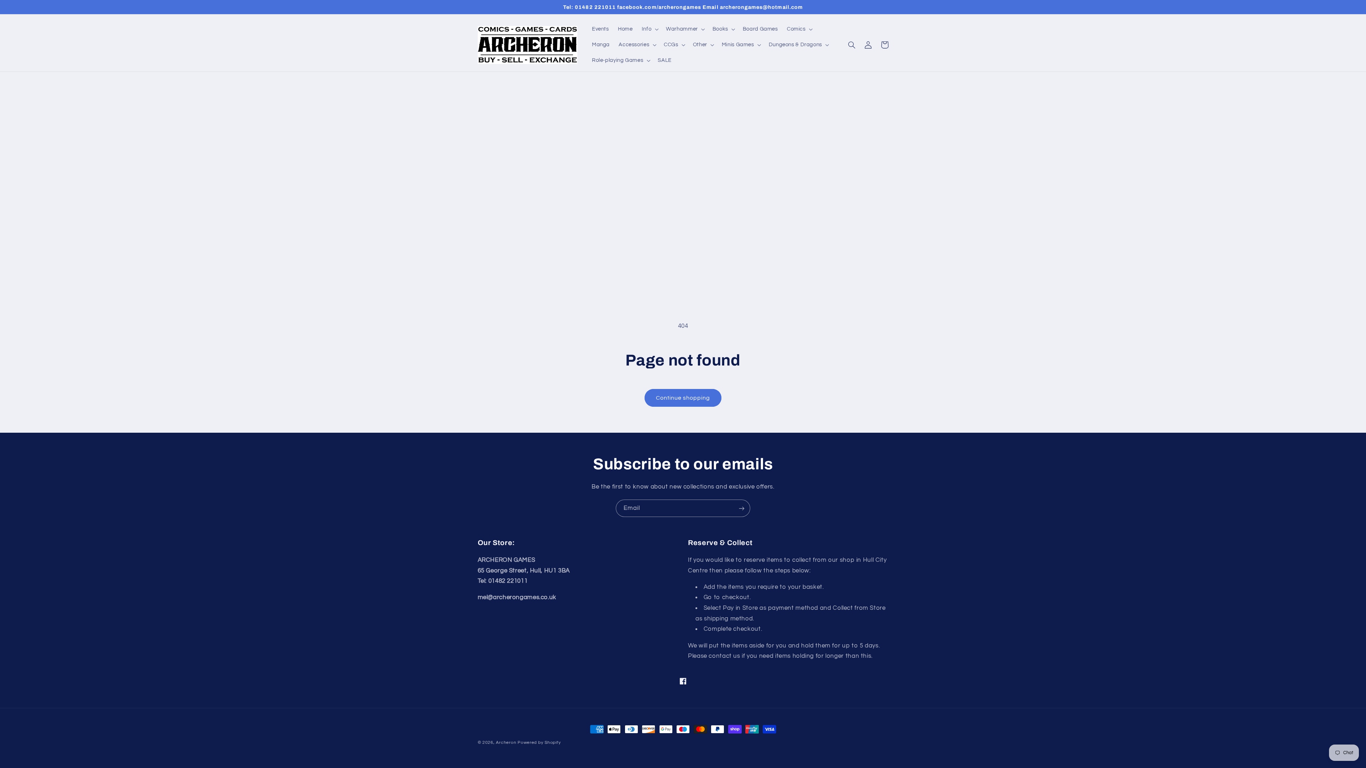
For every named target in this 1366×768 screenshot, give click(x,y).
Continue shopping (683, 398)
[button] (649, 29)
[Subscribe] (742, 508)
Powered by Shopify (539, 743)
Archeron (506, 743)
